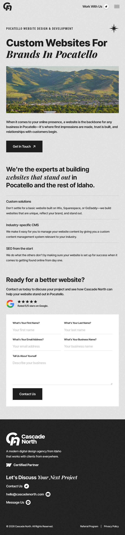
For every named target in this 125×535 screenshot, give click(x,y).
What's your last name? (77, 322)
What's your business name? (80, 339)
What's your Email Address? (28, 339)
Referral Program (89, 526)
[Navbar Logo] (7, 6)
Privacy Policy (111, 526)
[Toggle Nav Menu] (117, 6)
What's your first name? (26, 322)
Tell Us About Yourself (24, 356)
